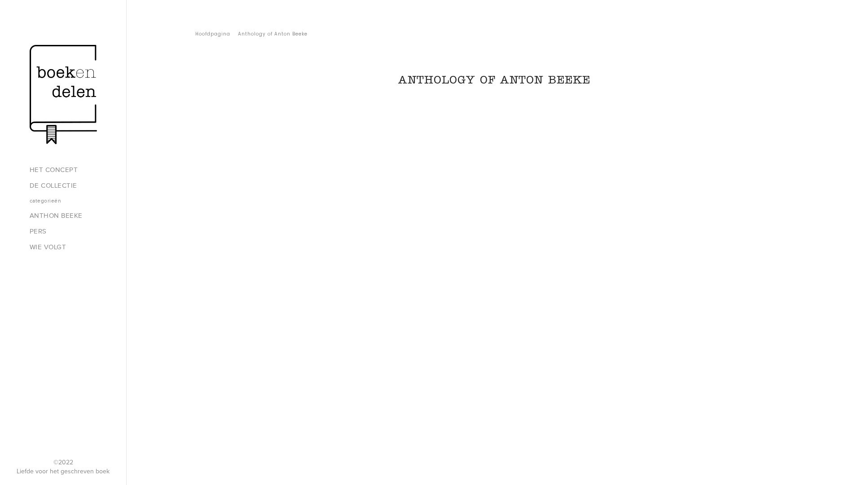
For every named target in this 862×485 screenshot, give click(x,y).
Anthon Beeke (56, 215)
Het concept (54, 169)
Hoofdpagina (212, 34)
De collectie (53, 185)
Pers (38, 231)
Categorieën (46, 201)
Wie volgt (48, 247)
